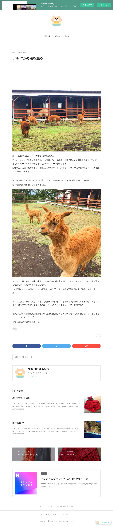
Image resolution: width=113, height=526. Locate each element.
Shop (67, 36)
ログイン (103, 5)
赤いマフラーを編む (21, 398)
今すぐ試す (87, 4)
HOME (47, 36)
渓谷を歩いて (18, 422)
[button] (47, 36)
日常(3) (14, 329)
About (57, 36)
